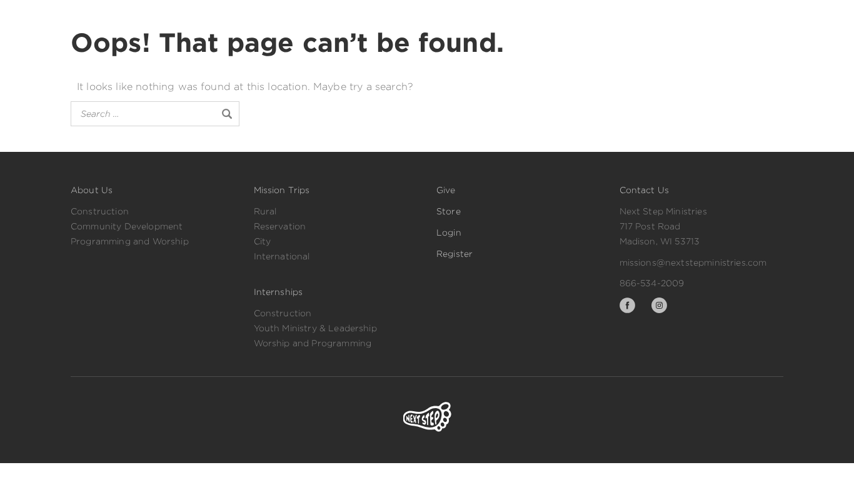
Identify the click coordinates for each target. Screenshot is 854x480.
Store (448, 211)
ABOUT (368, 16)
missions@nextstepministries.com (693, 263)
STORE (561, 16)
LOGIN (686, 17)
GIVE (509, 16)
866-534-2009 (652, 283)
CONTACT (623, 16)
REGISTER (748, 17)
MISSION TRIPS (238, 16)
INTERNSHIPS (441, 16)
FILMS (313, 16)
